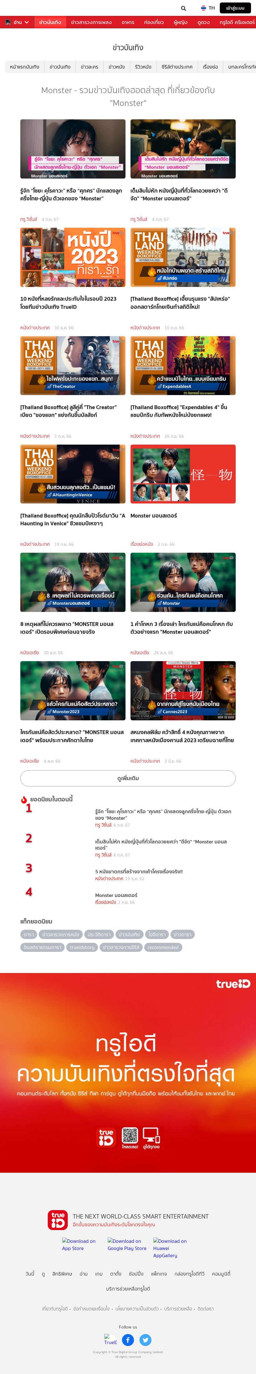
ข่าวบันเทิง (50, 22)
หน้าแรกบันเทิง (24, 66)
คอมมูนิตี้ (221, 1273)
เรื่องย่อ (210, 66)
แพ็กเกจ (159, 1273)
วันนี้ (30, 1273)
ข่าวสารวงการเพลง (91, 22)
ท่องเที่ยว (154, 22)
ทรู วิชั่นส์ (28, 219)
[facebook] (128, 1340)
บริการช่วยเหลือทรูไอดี (128, 1288)
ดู (43, 1273)
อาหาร (128, 22)
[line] (110, 1340)
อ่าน (18, 22)
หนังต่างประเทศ (35, 327)
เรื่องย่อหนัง (141, 544)
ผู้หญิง (181, 22)
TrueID (17, 8)
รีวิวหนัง (143, 66)
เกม (99, 1273)
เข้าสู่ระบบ (235, 8)
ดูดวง (204, 22)
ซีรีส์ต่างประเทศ (177, 66)
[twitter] (145, 1340)
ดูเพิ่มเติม (128, 778)
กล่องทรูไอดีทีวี (189, 1273)
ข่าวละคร (89, 66)
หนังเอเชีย (29, 652)
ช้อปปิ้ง (136, 1273)
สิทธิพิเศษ (62, 1273)
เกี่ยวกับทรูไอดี (55, 1309)
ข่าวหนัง (117, 66)
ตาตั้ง (115, 1273)
